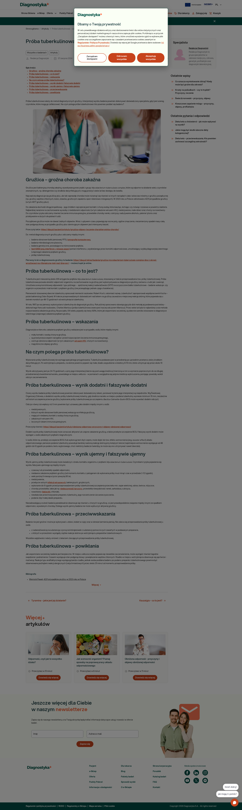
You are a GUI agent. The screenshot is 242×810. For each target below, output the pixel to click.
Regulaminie (83, 43)
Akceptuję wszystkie (151, 57)
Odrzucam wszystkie (122, 57)
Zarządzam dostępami (92, 57)
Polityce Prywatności (100, 43)
